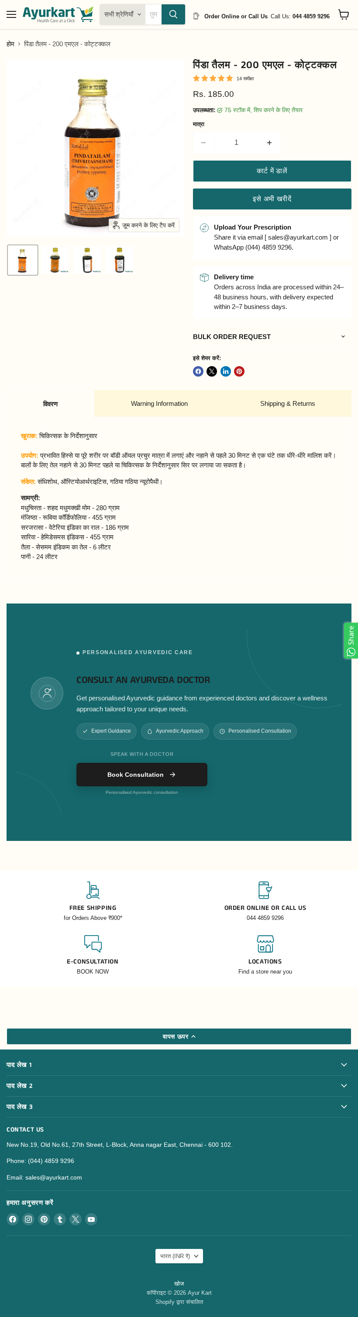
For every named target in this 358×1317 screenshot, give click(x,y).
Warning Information (159, 403)
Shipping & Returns (287, 403)
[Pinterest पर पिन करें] (239, 371)
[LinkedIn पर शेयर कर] (225, 371)
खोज (179, 1283)
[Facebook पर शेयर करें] (198, 371)
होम (10, 44)
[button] (23, 260)
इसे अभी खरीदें (272, 198)
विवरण (50, 404)
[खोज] (173, 14)
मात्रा (198, 124)
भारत (175, 1256)
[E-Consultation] (93, 955)
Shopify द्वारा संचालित (179, 1302)
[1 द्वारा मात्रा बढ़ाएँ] (269, 143)
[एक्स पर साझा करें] (212, 371)
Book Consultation (135, 774)
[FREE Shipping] (93, 901)
